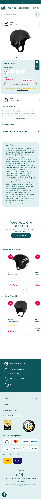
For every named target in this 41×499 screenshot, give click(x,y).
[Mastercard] (16, 441)
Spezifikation (8, 124)
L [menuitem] (17, 71)
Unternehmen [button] (8, 404)
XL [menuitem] (23, 71)
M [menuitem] (12, 71)
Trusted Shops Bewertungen (15, 131)
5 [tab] (26, 289)
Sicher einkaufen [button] (10, 410)
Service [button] (6, 398)
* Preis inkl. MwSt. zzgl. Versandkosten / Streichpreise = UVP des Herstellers (20, 484)
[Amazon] (7, 441)
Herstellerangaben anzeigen (15, 203)
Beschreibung (8, 106)
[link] (20, 270)
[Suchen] (37, 14)
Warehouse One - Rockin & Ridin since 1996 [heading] (20, 480)
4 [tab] (25, 57)
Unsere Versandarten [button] (12, 455)
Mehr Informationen (22, 90)
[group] (20, 364)
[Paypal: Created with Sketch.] (34, 441)
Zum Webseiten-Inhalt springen (9, 1)
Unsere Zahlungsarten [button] (12, 436)
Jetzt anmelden (21, 235)
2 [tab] (19, 57)
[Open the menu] (3, 2)
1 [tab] (16, 57)
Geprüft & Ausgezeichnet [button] (13, 416)
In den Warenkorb (21, 84)
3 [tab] (22, 57)
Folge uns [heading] (21, 470)
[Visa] (25, 441)
